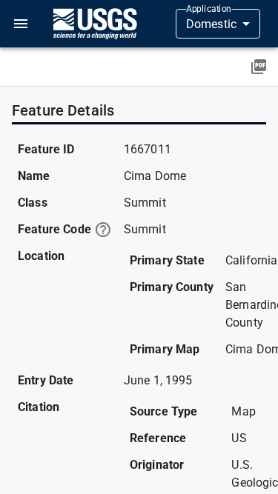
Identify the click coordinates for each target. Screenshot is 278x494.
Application (208, 9)
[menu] (21, 23)
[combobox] (218, 24)
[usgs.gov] (94, 23)
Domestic (211, 24)
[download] (259, 66)
